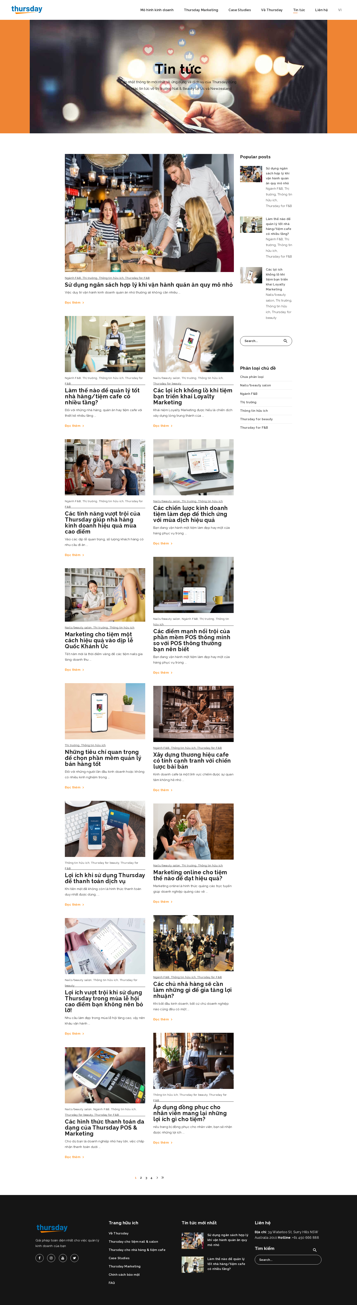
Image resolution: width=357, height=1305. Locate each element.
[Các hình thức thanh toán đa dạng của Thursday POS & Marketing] (105, 1075)
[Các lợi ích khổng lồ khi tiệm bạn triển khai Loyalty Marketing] (193, 344)
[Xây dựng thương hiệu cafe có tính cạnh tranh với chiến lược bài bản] (193, 714)
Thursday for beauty (167, 383)
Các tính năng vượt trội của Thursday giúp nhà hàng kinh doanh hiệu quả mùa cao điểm (102, 522)
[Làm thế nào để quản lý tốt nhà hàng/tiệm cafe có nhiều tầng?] (105, 344)
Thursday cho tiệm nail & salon (133, 1241)
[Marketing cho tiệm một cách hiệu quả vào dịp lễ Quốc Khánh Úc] (105, 595)
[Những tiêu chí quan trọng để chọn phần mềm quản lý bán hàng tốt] (105, 711)
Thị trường (90, 277)
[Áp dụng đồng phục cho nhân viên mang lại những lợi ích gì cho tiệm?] (193, 1061)
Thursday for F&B (137, 277)
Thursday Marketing (125, 1266)
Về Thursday (119, 1233)
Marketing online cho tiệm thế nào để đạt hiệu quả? (190, 875)
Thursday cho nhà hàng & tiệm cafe (137, 1250)
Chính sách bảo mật (124, 1275)
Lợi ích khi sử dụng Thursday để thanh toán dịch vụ (105, 878)
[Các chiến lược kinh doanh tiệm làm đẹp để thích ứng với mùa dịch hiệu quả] (193, 467)
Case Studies (119, 1258)
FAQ (112, 1283)
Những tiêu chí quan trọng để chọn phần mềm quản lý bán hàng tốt (103, 758)
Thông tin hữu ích (111, 277)
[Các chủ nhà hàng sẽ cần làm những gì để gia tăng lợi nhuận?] (193, 943)
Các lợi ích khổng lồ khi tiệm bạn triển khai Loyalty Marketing (193, 396)
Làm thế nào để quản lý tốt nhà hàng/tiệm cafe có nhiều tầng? (102, 396)
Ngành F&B (73, 277)
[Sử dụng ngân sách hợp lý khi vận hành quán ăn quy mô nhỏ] (149, 213)
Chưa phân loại (252, 377)
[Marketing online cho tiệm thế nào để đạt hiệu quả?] (193, 831)
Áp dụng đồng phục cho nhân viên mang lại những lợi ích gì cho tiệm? (190, 1113)
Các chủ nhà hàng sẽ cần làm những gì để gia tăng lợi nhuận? (192, 990)
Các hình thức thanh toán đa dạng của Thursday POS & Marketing (104, 1127)
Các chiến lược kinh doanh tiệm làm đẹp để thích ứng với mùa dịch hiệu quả (190, 514)
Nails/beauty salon (166, 378)
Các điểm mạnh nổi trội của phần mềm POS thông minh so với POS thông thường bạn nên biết (192, 640)
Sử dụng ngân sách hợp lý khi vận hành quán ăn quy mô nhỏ (149, 285)
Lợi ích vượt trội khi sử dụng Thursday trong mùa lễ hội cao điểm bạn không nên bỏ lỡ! (104, 1001)
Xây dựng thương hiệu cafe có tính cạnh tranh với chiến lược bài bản (192, 760)
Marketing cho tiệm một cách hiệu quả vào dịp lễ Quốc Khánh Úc (99, 640)
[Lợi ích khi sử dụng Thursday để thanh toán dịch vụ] (105, 829)
